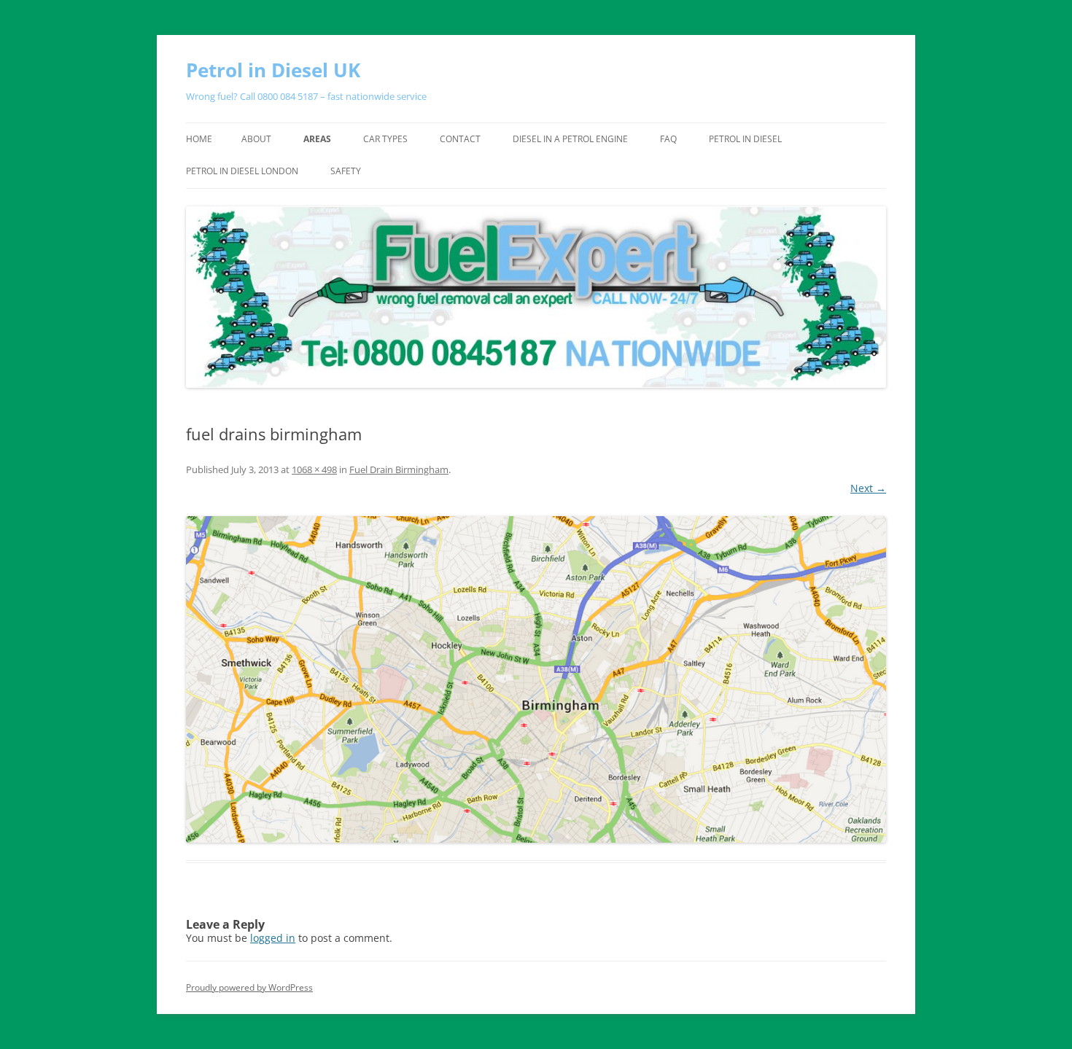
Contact (460, 139)
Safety (345, 171)
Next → (868, 488)
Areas (317, 139)
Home (199, 139)
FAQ (668, 139)
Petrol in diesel (745, 139)
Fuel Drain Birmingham (398, 469)
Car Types (385, 139)
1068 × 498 (314, 469)
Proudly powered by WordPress (249, 987)
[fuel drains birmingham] (536, 679)
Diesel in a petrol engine (570, 139)
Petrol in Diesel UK (273, 70)
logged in (272, 938)
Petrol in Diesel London (242, 171)
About (256, 139)
